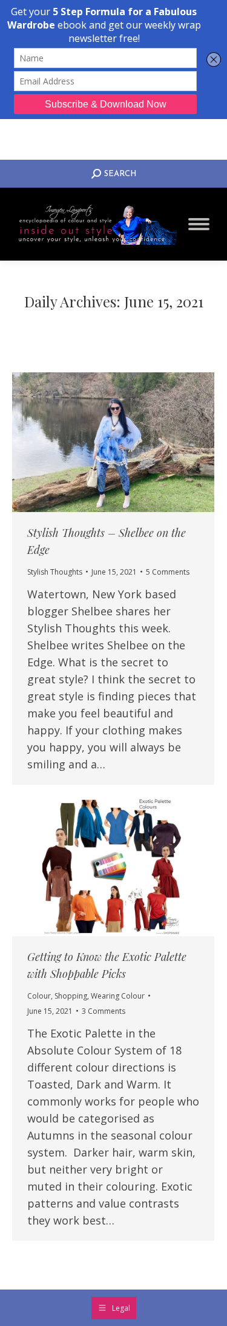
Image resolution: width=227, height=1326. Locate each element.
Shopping (70, 996)
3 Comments (103, 1011)
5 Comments (167, 572)
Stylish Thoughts (54, 572)
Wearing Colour (118, 996)
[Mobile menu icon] (199, 224)
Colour (39, 996)
